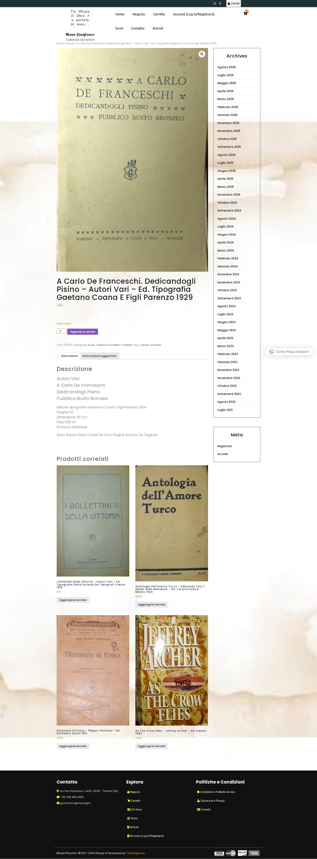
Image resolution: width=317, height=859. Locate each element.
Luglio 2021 (225, 410)
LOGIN (235, 3)
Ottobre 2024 (227, 203)
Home (119, 14)
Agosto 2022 (226, 402)
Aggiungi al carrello (82, 331)
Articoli (158, 28)
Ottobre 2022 (227, 386)
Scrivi (119, 28)
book (70, 43)
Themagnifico (135, 853)
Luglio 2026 (225, 75)
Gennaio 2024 (227, 266)
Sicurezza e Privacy (212, 800)
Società (155, 345)
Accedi (222, 454)
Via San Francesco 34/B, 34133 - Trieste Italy (88, 791)
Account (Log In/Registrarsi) (193, 14)
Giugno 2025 (226, 171)
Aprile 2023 (225, 338)
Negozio (138, 14)
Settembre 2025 (229, 147)
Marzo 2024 (225, 250)
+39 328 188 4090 (72, 797)
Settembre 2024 (229, 211)
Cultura (144, 345)
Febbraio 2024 (227, 258)
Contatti (205, 809)
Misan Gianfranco (80, 34)
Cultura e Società (108, 345)
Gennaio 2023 (227, 362)
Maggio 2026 (226, 83)
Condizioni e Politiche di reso (217, 792)
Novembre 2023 (228, 282)
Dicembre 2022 (228, 370)
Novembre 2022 (228, 378)
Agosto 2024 (226, 219)
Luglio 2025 (225, 163)
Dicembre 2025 (228, 123)
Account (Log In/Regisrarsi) (147, 836)
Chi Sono (136, 809)
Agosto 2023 (226, 306)
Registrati (224, 446)
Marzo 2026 (225, 99)
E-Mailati (126, 345)
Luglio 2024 (225, 226)
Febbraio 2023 (227, 354)
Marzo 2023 (225, 346)
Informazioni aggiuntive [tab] (99, 356)
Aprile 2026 (225, 91)
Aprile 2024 (225, 242)
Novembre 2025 (228, 131)
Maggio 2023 (226, 330)
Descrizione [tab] (69, 356)
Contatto (138, 28)
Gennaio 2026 (227, 115)
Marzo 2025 (225, 187)
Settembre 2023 (229, 298)
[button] (202, 54)
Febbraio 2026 (227, 107)
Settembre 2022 (229, 394)
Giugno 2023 (226, 322)
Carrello (159, 14)
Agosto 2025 (226, 155)
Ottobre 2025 (227, 139)
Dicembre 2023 (228, 274)
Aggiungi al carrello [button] (73, 600)
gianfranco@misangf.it (75, 803)
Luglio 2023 (225, 314)
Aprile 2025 (225, 179)
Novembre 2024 (229, 195)
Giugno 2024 (226, 235)
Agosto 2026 (226, 67)
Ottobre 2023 (227, 290)
